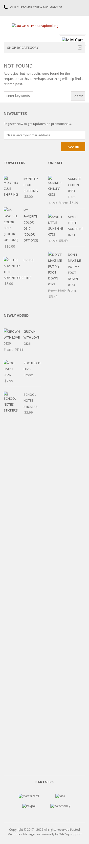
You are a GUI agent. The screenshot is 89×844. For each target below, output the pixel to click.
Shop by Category (23, 47)
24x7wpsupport (70, 834)
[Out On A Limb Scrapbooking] (35, 25)
